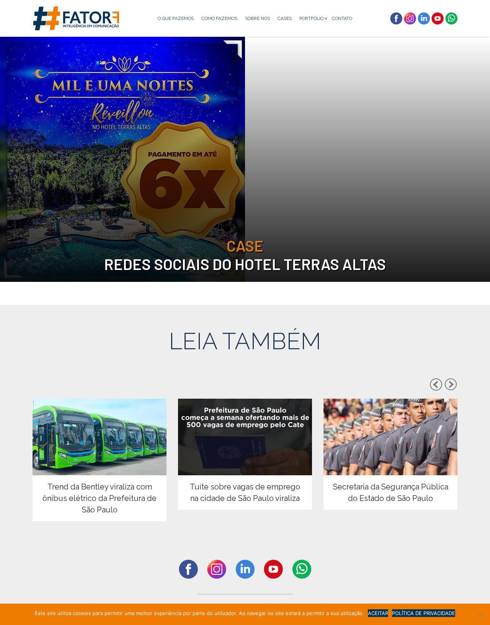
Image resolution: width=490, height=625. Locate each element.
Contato (342, 18)
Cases (285, 18)
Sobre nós (257, 18)
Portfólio (311, 18)
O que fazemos (176, 18)
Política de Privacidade (423, 613)
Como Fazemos (219, 18)
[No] (480, 614)
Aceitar (378, 613)
